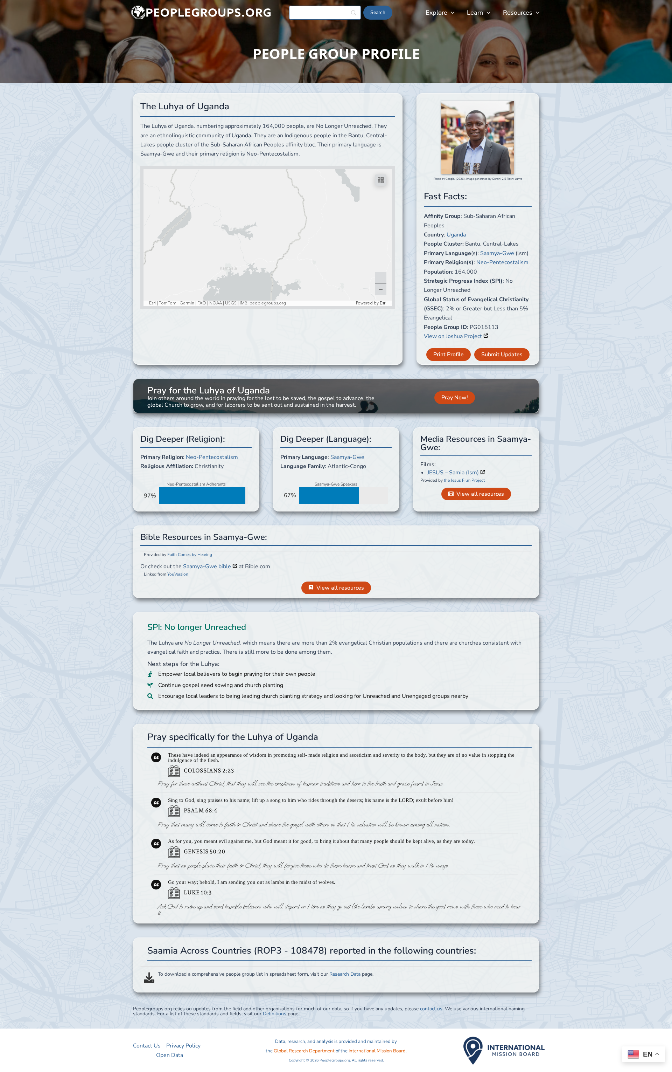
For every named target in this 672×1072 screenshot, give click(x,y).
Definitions (274, 1013)
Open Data (169, 1055)
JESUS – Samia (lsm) (453, 472)
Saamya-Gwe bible (207, 566)
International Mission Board (377, 1051)
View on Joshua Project (453, 336)
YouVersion (177, 574)
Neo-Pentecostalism (502, 262)
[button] (451, 12)
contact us (431, 1008)
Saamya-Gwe (497, 253)
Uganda (456, 235)
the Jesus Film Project (464, 480)
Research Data (344, 974)
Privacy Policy (183, 1046)
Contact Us (147, 1046)
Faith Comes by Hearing (189, 554)
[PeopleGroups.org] (201, 12)
